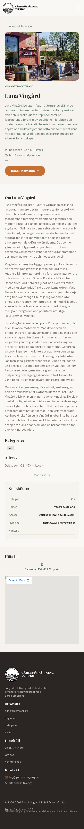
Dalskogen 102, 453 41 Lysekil (42, 569)
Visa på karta (42, 475)
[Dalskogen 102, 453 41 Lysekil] (42, 564)
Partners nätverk (67, 811)
